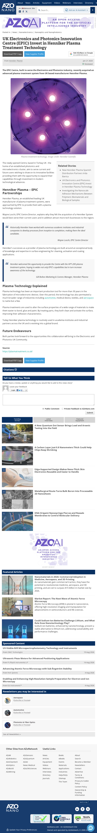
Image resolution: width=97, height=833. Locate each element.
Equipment (47, 762)
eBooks (62, 758)
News (14, 32)
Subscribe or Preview (22, 700)
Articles (46, 758)
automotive (50, 297)
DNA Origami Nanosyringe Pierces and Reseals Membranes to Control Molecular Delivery (59, 514)
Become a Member (83, 762)
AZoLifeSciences (30, 768)
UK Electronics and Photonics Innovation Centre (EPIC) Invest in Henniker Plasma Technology (77, 183)
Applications (64, 768)
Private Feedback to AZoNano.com (79, 409)
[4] (17, 499)
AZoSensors (28, 755)
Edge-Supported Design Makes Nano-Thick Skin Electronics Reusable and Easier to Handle (60, 470)
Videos (45, 765)
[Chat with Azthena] (90, 828)
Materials (63, 765)
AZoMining (10, 772)
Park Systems (12, 672)
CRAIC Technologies (15, 652)
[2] (17, 455)
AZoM (8, 755)
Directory (46, 775)
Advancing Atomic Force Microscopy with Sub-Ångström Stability (37, 668)
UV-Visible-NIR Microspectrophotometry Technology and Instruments (40, 648)
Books (61, 755)
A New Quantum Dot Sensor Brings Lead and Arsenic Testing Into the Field (62, 426)
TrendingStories (17, 420)
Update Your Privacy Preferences (23, 830)
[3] (17, 477)
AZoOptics (10, 765)
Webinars (47, 768)
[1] (17, 433)
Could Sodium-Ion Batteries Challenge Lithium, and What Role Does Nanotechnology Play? (65, 621)
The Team (63, 781)
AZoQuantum (28, 758)
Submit (90, 412)
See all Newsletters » (12, 734)
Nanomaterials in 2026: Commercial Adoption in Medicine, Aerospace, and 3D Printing (60, 578)
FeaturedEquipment (80, 420)
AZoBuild (10, 768)
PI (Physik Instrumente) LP (17, 662)
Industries (63, 772)
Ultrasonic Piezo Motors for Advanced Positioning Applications (36, 658)
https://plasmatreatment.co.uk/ (18, 351)
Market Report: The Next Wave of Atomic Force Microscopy (60, 600)
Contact (78, 768)
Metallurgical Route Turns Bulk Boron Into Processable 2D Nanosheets (64, 492)
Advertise (79, 772)
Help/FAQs (63, 775)
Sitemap (62, 778)
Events (61, 762)
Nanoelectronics (26, 32)
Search (78, 758)
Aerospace (18, 697)
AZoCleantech (12, 762)
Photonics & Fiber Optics (24, 722)
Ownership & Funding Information (80, 792)
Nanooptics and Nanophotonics (48, 32)
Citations (9, 369)
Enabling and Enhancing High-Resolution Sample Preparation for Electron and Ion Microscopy (46, 680)
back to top (84, 802)
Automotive (19, 710)
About (77, 755)
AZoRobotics (11, 758)
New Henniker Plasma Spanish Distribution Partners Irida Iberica (76, 173)
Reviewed (89, 64)
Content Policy (81, 786)
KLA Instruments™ (14, 685)
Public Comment (52, 409)
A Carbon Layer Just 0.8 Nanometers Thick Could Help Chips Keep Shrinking (63, 448)
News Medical (29, 765)
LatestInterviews (49, 420)
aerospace (89, 297)
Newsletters (80, 765)
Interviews (47, 772)
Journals (46, 778)
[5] (17, 521)
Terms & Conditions (79, 776)
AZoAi (25, 762)
